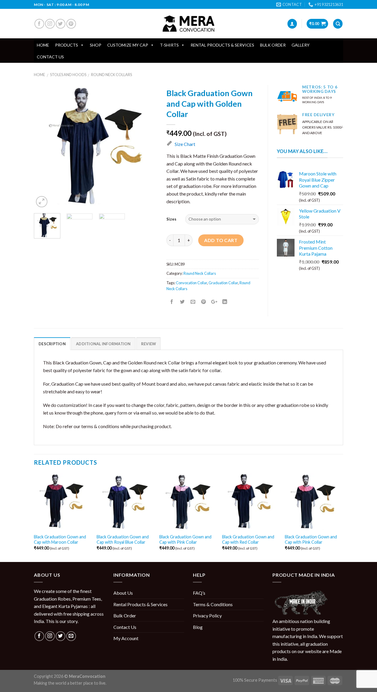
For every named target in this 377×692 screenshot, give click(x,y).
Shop (95, 44)
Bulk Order (273, 44)
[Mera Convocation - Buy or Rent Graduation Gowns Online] (188, 23)
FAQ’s (199, 593)
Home (43, 44)
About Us (123, 593)
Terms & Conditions (213, 604)
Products (66, 44)
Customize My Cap (127, 44)
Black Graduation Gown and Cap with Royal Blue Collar (123, 539)
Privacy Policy (207, 615)
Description (52, 343)
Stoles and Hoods (68, 74)
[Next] (147, 146)
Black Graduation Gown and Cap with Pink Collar (185, 539)
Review (148, 343)
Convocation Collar (191, 282)
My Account (125, 638)
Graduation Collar (223, 282)
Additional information (103, 343)
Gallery (301, 44)
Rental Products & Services (222, 44)
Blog (198, 627)
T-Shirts (169, 44)
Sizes (171, 219)
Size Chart (185, 144)
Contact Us (50, 56)
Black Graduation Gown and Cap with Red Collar (248, 539)
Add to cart (220, 240)
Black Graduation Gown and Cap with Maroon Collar (60, 539)
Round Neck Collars (111, 74)
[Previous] (44, 146)
